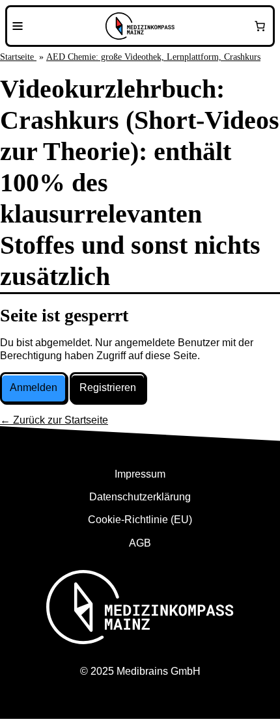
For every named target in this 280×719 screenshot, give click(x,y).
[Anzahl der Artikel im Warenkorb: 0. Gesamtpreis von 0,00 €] (260, 26)
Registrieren (107, 387)
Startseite (18, 57)
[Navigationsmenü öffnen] (17, 26)
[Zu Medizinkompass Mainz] (140, 26)
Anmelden (33, 387)
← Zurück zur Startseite (54, 420)
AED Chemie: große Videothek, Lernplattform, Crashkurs (153, 57)
